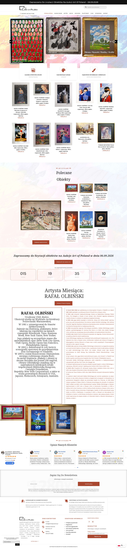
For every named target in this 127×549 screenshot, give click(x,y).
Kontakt (105, 13)
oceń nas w (9, 463)
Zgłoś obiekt (85, 13)
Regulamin (69, 524)
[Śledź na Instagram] (92, 521)
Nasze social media (93, 518)
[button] (11, 41)
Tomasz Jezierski (110, 451)
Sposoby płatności (71, 532)
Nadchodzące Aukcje (63, 75)
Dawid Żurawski (37, 451)
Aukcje (71, 13)
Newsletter (92, 526)
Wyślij (17, 544)
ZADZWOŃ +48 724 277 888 (27, 13)
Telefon (47, 531)
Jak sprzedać (69, 530)
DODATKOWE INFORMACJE (74, 518)
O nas (91, 13)
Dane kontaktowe (49, 518)
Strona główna (48, 13)
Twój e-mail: (91, 531)
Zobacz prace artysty (63, 303)
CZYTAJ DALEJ (34, 541)
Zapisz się (97, 536)
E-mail (47, 521)
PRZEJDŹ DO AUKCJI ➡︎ (63, 262)
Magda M (84, 451)
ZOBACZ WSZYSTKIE (41, 242)
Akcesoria (77, 13)
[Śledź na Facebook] (89, 521)
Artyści (66, 13)
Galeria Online (58, 13)
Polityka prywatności (71, 522)
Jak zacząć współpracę (72, 528)
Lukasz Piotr (61, 451)
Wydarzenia (98, 13)
